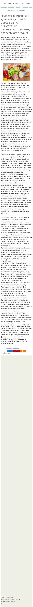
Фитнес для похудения (16, 3)
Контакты (3, 599)
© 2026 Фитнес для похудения (8, 597)
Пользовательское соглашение (13, 599)
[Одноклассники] (23, 351)
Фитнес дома (27, 7)
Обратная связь (4, 603)
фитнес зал (8, 348)
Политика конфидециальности (8, 601)
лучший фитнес (15, 348)
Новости (11, 7)
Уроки (18, 7)
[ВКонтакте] (10, 351)
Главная (4, 7)
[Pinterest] (16, 351)
